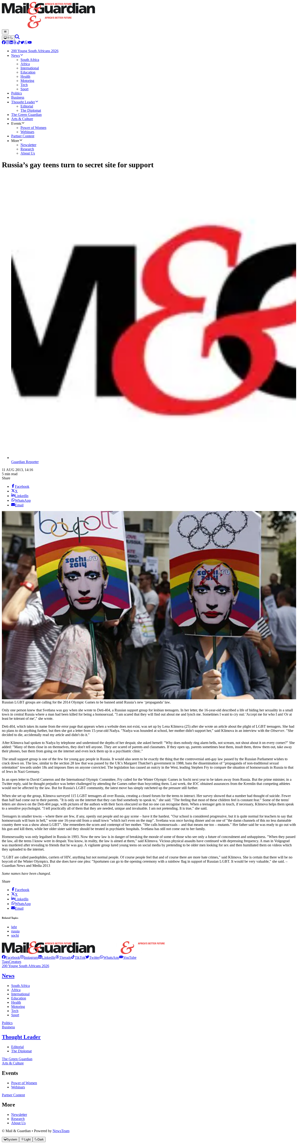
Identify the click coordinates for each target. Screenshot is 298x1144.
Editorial (17, 1047)
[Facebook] (4, 43)
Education (18, 998)
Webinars (18, 1087)
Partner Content (13, 1095)
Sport (15, 1015)
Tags (5, 962)
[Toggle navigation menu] (5, 31)
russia (15, 931)
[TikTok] (18, 43)
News (8, 976)
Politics (7, 1023)
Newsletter (19, 1115)
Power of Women (24, 1083)
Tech (14, 1011)
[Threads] (15, 43)
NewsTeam (61, 1131)
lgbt (14, 927)
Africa (15, 990)
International (20, 994)
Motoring (18, 1007)
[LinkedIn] (11, 43)
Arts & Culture (13, 1063)
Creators (15, 962)
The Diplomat (21, 1051)
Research (18, 1119)
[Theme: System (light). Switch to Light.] (8, 37)
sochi (15, 935)
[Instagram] (7, 43)
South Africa (20, 986)
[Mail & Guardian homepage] (149, 15)
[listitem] (11, 957)
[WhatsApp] (26, 43)
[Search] (17, 38)
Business (8, 1027)
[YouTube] (30, 43)
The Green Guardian (17, 1059)
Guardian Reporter (25, 462)
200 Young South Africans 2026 (25, 966)
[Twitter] (22, 43)
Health (16, 1002)
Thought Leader (21, 1037)
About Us (18, 1123)
